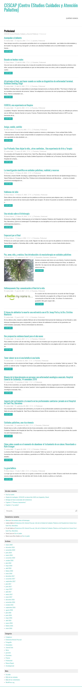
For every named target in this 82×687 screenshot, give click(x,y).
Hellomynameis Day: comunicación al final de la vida (24, 288)
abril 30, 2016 (21, 62)
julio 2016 (8, 612)
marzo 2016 (9, 623)
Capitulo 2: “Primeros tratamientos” (16, 502)
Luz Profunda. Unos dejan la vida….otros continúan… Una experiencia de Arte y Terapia (38, 148)
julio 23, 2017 (20, 291)
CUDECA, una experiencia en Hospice (18, 105)
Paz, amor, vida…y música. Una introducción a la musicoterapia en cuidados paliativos (37, 254)
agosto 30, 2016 (21, 449)
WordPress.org (10, 682)
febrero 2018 (9, 571)
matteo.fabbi (9, 40)
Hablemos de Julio (11, 191)
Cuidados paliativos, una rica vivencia (19, 422)
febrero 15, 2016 (22, 216)
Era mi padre (18, 533)
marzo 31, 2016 (21, 129)
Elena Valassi (10, 62)
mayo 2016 (9, 618)
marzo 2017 (9, 594)
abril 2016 (8, 620)
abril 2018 (8, 568)
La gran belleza (10, 468)
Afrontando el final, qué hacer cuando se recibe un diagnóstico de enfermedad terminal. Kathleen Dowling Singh (38, 82)
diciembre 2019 (10, 547)
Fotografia (9, 642)
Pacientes (35, 62)
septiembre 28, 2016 (22, 406)
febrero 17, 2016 (22, 195)
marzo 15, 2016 (21, 151)
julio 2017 (8, 584)
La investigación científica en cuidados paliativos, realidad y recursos (31, 170)
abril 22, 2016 (20, 86)
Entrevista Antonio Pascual (13, 639)
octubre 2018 (9, 560)
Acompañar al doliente (13, 37)
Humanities (39, 257)
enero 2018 (9, 573)
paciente (35, 40)
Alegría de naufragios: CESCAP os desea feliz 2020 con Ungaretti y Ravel (27, 497)
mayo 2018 (9, 565)
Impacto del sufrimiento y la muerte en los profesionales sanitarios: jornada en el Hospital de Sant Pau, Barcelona (40, 402)
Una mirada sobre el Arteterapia (16, 213)
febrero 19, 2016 (22, 173)
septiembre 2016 (10, 607)
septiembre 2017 (10, 581)
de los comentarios (13, 680)
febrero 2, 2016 (21, 238)
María (7, 520)
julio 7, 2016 (20, 471)
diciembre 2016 (10, 599)
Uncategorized (10, 666)
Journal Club (9, 647)
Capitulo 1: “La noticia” (12, 505)
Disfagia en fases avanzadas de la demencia (19, 500)
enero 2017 (9, 597)
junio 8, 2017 (20, 317)
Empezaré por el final (12, 235)
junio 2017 (9, 586)
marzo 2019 (9, 555)
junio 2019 (9, 552)
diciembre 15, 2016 (22, 360)
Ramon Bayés (10, 663)
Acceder (8, 674)
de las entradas (12, 677)
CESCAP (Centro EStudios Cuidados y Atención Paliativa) (41, 7)
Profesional (41, 40)
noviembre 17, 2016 (22, 382)
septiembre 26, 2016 (22, 425)
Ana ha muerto (10, 494)
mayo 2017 (9, 589)
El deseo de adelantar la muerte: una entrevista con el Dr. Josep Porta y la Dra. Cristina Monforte (38, 313)
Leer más (8, 51)
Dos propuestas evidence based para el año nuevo (23, 336)
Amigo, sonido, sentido (13, 126)
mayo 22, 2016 (21, 40)
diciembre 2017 (10, 576)
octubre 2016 (9, 605)
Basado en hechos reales (13, 59)
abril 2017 (8, 592)
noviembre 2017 (10, 579)
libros (7, 650)
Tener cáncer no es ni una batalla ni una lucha (22, 357)
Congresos (9, 637)
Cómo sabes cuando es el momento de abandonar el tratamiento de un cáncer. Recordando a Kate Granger (40, 445)
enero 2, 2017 (20, 339)
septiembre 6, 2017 (22, 257)
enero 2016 (9, 628)
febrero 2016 (9, 626)
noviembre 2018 (10, 558)
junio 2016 (9, 615)
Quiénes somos (72, 18)
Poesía (8, 658)
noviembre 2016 (10, 602)
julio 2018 (8, 563)
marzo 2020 (9, 545)
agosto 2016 (9, 610)
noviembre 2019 (10, 550)
